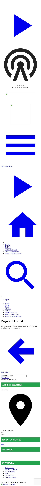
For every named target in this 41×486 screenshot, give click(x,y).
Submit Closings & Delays (13, 253)
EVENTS (8, 246)
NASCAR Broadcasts (12, 251)
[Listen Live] (20, 24)
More (2, 445)
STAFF (7, 244)
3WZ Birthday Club (11, 250)
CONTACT (8, 248)
